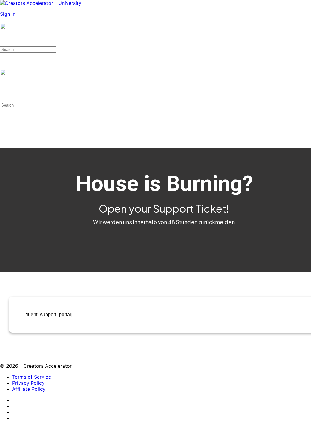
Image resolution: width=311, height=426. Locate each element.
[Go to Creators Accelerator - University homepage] (40, 3)
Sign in (7, 14)
